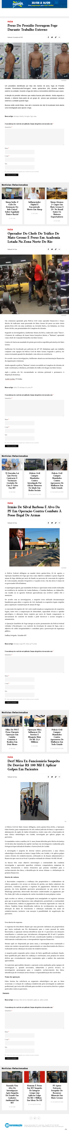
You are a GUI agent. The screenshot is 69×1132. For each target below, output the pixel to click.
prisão (35, 643)
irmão (27, 643)
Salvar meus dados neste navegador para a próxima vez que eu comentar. (23, 171)
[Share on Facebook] (48, 37)
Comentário (8, 127)
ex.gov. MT (22, 643)
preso (29, 387)
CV (18, 387)
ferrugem (27, 116)
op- (38, 1000)
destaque (16, 116)
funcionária (30, 1000)
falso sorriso (23, 1000)
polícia (42, 1000)
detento (21, 116)
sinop (34, 116)
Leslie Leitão (10, 379)
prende (46, 1000)
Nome (7, 148)
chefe (15, 387)
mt (26, 387)
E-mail (7, 156)
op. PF (31, 643)
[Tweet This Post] (52, 37)
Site (6, 164)
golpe (35, 1000)
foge (31, 116)
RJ (32, 387)
